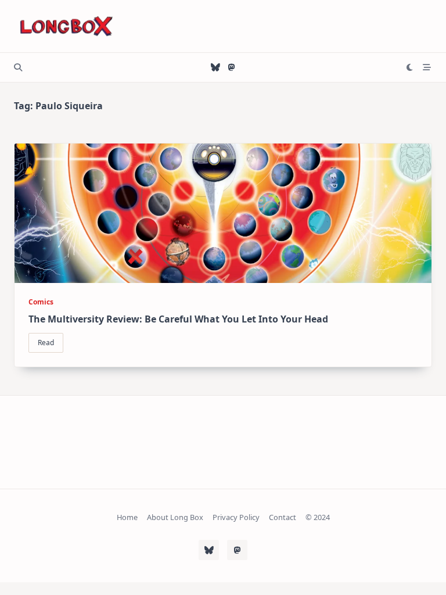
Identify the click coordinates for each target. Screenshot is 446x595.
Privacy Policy (236, 518)
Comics (40, 302)
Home (127, 518)
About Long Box (175, 518)
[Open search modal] (18, 67)
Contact (282, 518)
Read (46, 342)
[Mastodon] (231, 68)
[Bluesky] (215, 68)
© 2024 (317, 518)
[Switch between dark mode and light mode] (410, 67)
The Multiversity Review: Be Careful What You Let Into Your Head (178, 319)
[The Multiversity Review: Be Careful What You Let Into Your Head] (223, 213)
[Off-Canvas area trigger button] (427, 67)
